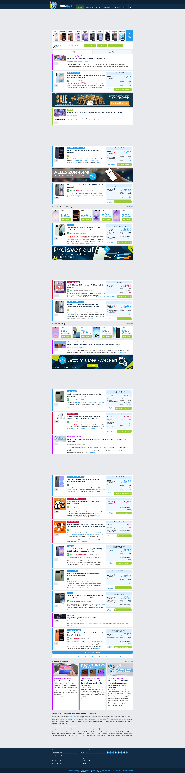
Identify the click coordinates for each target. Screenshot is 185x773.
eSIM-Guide (55, 758)
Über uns (71, 770)
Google (69, 729)
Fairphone (64, 729)
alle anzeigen (129, 206)
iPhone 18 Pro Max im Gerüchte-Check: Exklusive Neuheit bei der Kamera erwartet (93, 344)
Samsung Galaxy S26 (84, 758)
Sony (114, 729)
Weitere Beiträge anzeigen (92, 652)
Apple (56, 729)
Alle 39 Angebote (111, 318)
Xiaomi (126, 729)
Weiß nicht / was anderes (116, 45)
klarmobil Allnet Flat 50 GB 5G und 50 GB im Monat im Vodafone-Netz (86, 559)
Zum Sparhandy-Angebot (122, 408)
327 (56, 534)
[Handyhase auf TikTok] (127, 752)
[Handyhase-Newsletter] (108, 752)
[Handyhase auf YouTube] (124, 752)
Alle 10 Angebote (110, 563)
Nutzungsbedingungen (84, 770)
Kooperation (118, 770)
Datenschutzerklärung (95, 770)
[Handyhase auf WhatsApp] (113, 752)
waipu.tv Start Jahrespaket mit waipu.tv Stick (92, 623)
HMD (73, 729)
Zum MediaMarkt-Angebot (122, 89)
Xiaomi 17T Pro (83, 763)
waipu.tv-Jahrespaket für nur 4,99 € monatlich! (82, 618)
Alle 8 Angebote (111, 296)
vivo (122, 729)
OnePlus (97, 729)
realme (105, 729)
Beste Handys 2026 (57, 760)
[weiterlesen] (70, 68)
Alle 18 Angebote (111, 242)
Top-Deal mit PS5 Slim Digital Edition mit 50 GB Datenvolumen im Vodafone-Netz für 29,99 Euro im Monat (85, 428)
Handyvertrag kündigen (58, 763)
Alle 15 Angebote (109, 89)
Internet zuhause (116, 7)
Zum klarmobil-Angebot (123, 513)
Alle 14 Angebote (110, 513)
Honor (77, 729)
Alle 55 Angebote (110, 408)
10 (121, 656)
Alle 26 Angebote (109, 647)
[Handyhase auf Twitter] (116, 752)
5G (124, 735)
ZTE (129, 729)
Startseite (80, 7)
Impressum (76, 770)
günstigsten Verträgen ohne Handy (99, 718)
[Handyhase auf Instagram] (121, 752)
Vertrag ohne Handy (57, 752)
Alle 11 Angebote (109, 493)
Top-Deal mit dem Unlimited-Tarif (84, 195)
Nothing (92, 729)
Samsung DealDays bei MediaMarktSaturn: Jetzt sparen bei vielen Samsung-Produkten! (95, 112)
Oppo (101, 729)
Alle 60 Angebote (111, 431)
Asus (59, 729)
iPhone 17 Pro (83, 752)
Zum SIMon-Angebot (123, 296)
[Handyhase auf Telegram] (110, 752)
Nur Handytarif (102, 45)
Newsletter (120, 2)
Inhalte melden (104, 770)
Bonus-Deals (126, 2)
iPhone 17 (82, 755)
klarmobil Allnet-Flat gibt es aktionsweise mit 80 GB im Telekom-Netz (86, 510)
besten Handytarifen (73, 716)
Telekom (118, 729)
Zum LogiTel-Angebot (123, 164)
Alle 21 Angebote (109, 201)
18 (55, 621)
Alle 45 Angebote (111, 164)
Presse (113, 770)
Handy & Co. (107, 7)
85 (55, 512)
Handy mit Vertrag (89, 7)
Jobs (132, 2)
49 (55, 421)
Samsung (110, 729)
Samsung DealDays (78, 118)
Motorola (86, 729)
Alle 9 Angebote (109, 610)
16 (55, 198)
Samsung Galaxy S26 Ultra (86, 760)
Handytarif (98, 7)
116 (56, 295)
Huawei (81, 729)
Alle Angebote (65, 219)
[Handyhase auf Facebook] (119, 752)
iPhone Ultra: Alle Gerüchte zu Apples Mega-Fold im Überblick (87, 58)
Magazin (125, 7)
